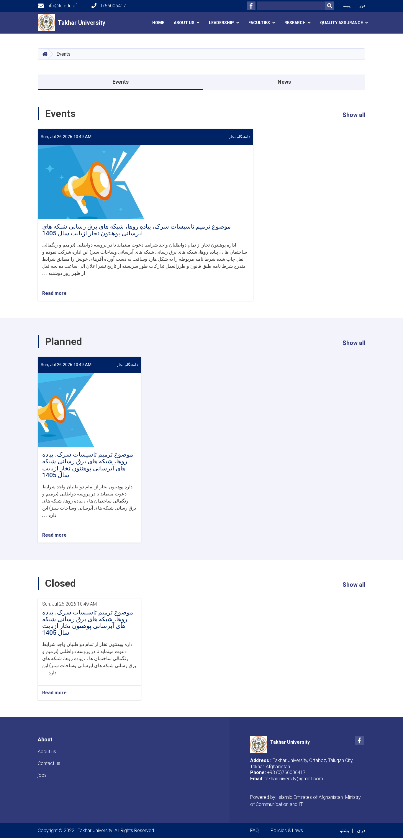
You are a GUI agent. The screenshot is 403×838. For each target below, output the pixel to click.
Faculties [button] (259, 22)
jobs (42, 775)
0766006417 (112, 6)
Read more (54, 293)
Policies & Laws (287, 830)
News (284, 82)
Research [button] (295, 22)
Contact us (49, 763)
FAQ (254, 830)
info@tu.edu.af (62, 6)
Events (120, 82)
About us (47, 751)
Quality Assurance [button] (341, 22)
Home (158, 22)
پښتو (346, 5)
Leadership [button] (221, 22)
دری (361, 5)
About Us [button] (184, 22)
